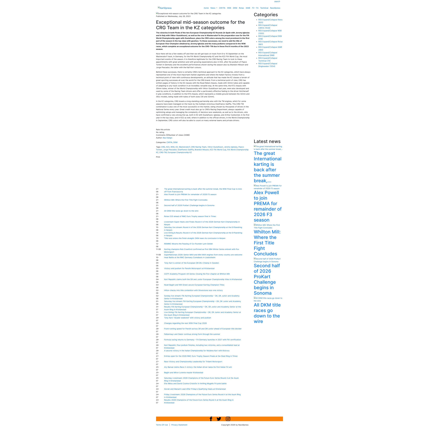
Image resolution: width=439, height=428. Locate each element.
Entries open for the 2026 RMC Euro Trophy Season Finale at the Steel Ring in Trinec (201, 356)
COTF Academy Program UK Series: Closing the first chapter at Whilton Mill (197, 274)
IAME (248, 8)
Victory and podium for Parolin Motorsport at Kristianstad (189, 268)
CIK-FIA (222, 8)
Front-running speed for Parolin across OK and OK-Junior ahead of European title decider (203, 329)
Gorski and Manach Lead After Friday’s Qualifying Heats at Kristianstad (195, 389)
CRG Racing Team (198, 147)
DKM (235, 8)
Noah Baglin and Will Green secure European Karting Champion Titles (194, 285)
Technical (264, 8)
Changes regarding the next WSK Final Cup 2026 (185, 323)
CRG (163, 147)
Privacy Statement (179, 425)
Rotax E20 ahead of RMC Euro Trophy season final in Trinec (190, 216)
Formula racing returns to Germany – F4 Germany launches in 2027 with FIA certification (202, 339)
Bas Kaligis (167, 138)
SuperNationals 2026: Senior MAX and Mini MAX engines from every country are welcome (203, 255)
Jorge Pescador (170, 149)
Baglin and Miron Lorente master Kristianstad (183, 372)
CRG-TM (163, 152)
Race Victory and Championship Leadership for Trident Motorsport (193, 361)
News (213, 8)
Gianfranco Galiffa (186, 149)
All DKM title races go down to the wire (181, 211)
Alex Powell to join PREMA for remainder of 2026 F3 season (190, 194)
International (266, 55)
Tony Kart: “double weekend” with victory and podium (187, 318)
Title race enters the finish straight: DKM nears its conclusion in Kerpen (194, 238)
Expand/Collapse (269, 19)
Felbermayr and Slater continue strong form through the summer (192, 334)
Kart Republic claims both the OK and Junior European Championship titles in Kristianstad (203, 279)
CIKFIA (169, 142)
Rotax (241, 8)
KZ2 (168, 147)
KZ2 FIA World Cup (218, 149)
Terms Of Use (162, 425)
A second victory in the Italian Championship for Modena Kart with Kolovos (196, 350)
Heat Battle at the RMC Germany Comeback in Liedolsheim (189, 257)
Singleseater (266, 66)
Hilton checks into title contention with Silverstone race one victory (193, 290)
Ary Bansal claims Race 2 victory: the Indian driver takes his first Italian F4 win (198, 367)
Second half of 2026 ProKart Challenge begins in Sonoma (189, 205)
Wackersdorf (184, 147)
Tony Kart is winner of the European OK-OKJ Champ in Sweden (191, 263)
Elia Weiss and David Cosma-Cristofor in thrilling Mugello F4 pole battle (195, 383)
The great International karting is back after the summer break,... (267, 166)
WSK (229, 8)
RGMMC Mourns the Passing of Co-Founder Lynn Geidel (188, 244)
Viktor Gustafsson (215, 147)
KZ (177, 147)
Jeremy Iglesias (230, 147)
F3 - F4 (255, 8)
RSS (260, 19)
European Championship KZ (180, 152)
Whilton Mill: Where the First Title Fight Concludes (185, 200)
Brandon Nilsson (202, 149)
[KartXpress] (164, 7)
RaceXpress (275, 8)
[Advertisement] (211, 172)
